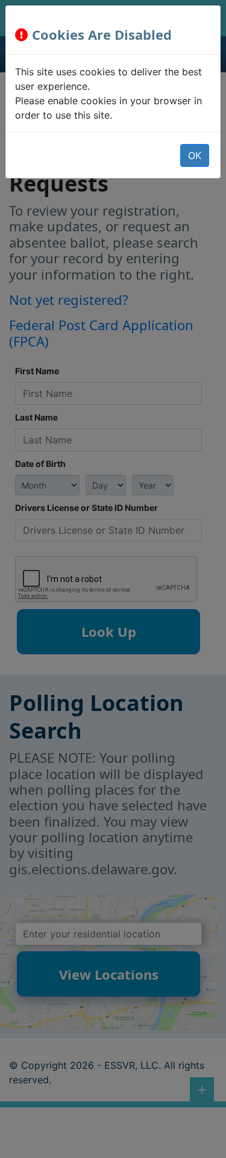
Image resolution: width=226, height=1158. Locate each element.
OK (194, 155)
